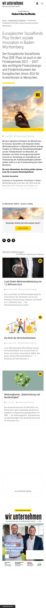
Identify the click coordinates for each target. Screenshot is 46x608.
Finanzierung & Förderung (17, 20)
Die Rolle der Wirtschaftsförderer (20, 338)
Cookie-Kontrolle (8, 606)
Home (4, 20)
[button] (4, 240)
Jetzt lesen (23, 228)
